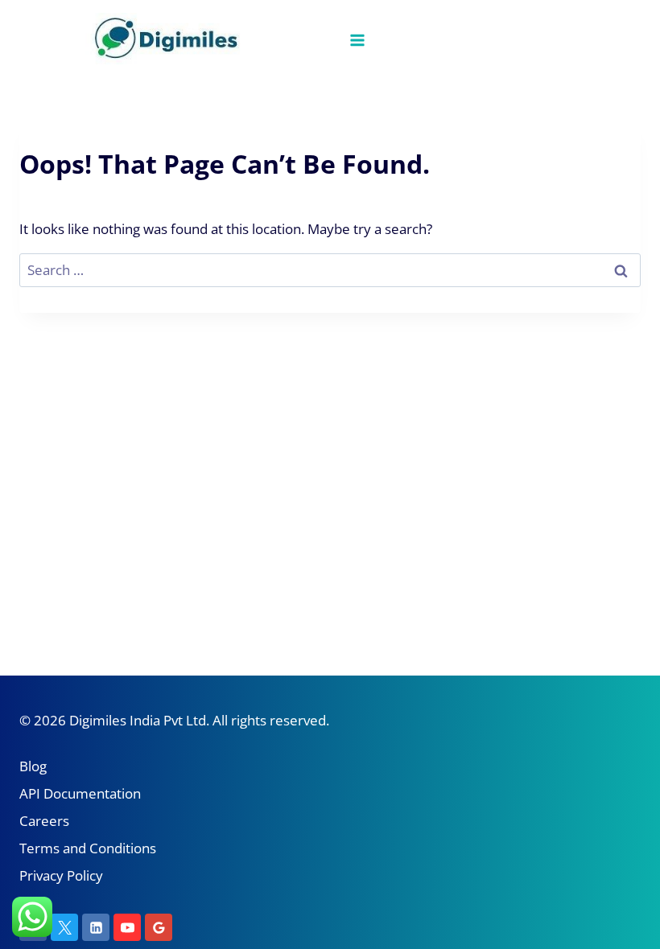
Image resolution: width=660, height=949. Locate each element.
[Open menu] (358, 39)
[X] (64, 927)
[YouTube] (127, 927)
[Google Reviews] (158, 927)
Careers (44, 820)
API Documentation (80, 793)
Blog (33, 766)
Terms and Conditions (87, 848)
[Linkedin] (95, 927)
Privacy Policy (61, 875)
